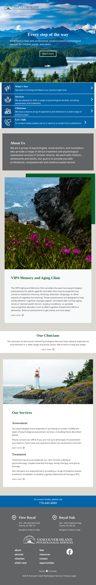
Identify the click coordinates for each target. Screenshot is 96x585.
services (19, 554)
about (18, 550)
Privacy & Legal (69, 576)
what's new (21, 562)
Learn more (48, 53)
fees (42, 550)
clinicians (19, 558)
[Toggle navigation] (90, 8)
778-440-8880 (48, 503)
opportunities (47, 562)
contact (44, 558)
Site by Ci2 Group (47, 571)
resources (45, 554)
